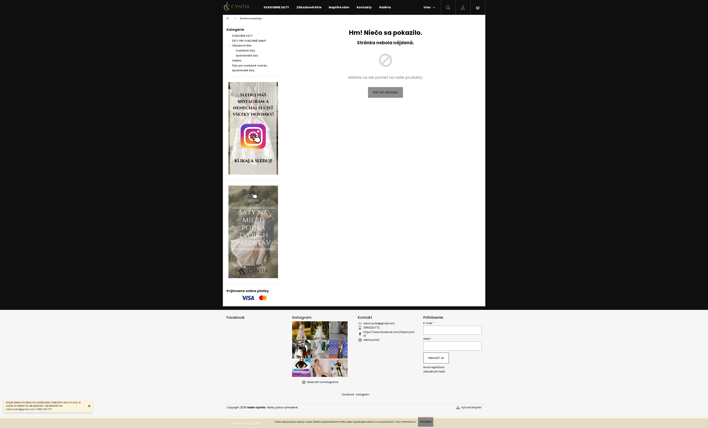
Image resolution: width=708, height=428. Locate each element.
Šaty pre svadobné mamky (249, 65)
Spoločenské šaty (247, 55)
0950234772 (371, 327)
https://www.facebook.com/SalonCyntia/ (388, 333)
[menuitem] (276, 7)
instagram (362, 394)
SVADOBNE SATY (242, 36)
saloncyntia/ (371, 340)
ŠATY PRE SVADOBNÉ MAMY (249, 41)
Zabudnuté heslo (434, 371)
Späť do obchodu (385, 92)
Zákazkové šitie (242, 45)
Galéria (236, 60)
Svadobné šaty (245, 50)
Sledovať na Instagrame (322, 382)
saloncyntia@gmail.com (379, 323)
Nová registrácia (433, 367)
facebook (348, 394)
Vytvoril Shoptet (471, 407)
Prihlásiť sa (436, 358)
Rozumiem (425, 421)
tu (415, 421)
